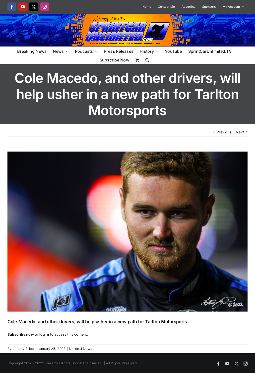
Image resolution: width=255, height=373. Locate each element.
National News (80, 349)
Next (240, 132)
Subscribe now (20, 334)
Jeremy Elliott (23, 349)
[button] (147, 59)
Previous (224, 132)
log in (44, 334)
